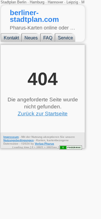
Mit (23, 136)
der (28, 136)
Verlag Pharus (44, 143)
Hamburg (37, 2)
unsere (70, 136)
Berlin (22, 2)
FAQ (47, 37)
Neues (31, 37)
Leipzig (72, 2)
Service (65, 37)
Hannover (55, 2)
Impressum (11, 136)
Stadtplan (9, 2)
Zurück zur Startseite (43, 114)
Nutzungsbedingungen (18, 140)
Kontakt (11, 37)
